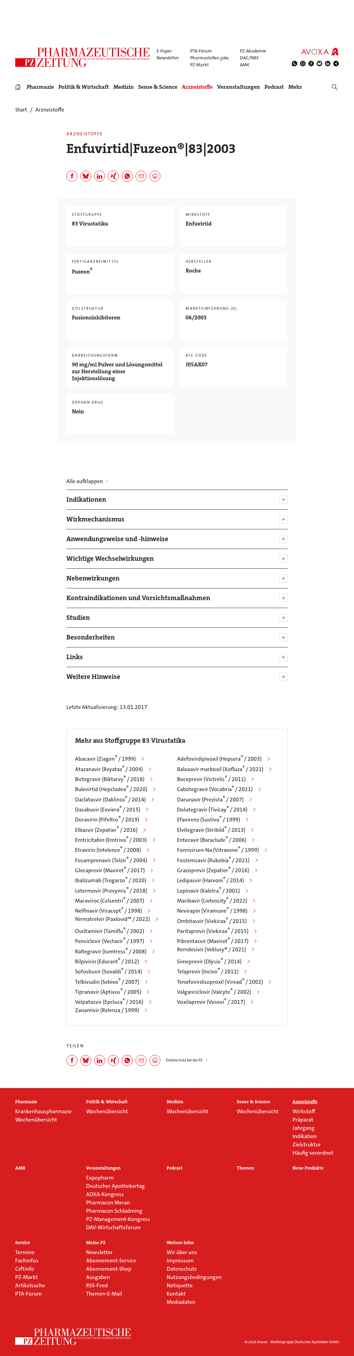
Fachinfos (26, 1260)
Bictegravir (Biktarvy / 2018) (110, 779)
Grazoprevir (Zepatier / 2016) (213, 870)
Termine (25, 1252)
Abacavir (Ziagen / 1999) (105, 758)
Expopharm (100, 1177)
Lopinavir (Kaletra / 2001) (208, 890)
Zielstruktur (306, 1144)
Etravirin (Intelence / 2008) (108, 850)
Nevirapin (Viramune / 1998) (212, 910)
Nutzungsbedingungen (194, 1277)
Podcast (274, 86)
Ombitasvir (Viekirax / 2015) (212, 921)
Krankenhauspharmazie (43, 1111)
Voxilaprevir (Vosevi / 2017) (211, 1002)
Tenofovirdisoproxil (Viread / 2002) (220, 981)
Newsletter (168, 58)
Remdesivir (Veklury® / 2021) (211, 949)
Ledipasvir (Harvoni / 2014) (210, 880)
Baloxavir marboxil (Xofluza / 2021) (220, 769)
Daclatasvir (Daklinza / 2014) (110, 799)
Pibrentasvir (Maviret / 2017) (213, 941)
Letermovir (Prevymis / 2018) (111, 890)
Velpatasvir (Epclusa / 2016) (109, 1002)
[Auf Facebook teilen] (71, 176)
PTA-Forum (201, 51)
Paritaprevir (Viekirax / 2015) (213, 931)
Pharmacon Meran (108, 1202)
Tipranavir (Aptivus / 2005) (108, 992)
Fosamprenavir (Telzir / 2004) (111, 860)
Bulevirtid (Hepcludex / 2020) (111, 789)
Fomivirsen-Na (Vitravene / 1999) (218, 850)
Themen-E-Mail (104, 1293)
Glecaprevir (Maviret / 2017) (110, 870)
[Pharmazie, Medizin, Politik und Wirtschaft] (82, 57)
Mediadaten (181, 1302)
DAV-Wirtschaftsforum (113, 1227)
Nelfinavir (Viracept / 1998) (108, 910)
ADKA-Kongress (105, 1194)
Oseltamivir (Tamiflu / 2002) (109, 931)
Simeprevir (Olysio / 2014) (209, 961)
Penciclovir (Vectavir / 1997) (109, 941)
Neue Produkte (308, 1168)
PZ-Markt (199, 65)
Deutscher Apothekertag (115, 1186)
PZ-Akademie (253, 51)
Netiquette (180, 1285)
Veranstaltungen (238, 87)
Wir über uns (182, 1252)
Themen (245, 1168)
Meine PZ (95, 1243)
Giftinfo (24, 1268)
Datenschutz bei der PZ (184, 1060)
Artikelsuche (30, 1285)
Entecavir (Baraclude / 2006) (211, 840)
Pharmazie (40, 87)
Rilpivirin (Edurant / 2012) (107, 961)
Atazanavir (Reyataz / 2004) (109, 769)
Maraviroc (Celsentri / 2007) (109, 900)
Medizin (123, 87)
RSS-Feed (97, 1285)
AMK (245, 65)
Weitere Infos (180, 1243)
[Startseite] (73, 1336)
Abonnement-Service (111, 1260)
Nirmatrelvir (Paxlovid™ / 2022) (112, 919)
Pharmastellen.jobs (209, 58)
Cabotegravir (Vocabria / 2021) (215, 789)
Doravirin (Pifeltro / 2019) (107, 819)
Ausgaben (98, 1277)
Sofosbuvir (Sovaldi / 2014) (108, 971)
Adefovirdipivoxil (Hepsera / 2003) (219, 758)
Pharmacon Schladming (114, 1210)
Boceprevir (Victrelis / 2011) (211, 779)
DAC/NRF (249, 58)
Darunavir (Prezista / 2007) (210, 799)
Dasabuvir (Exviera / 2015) (107, 809)
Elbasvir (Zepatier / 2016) (106, 830)
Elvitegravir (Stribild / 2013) (211, 830)
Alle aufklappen (84, 481)
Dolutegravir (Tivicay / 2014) (212, 809)
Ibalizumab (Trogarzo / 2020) (110, 880)
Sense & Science (157, 87)
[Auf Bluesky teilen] (85, 176)
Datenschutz (182, 1268)
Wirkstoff (303, 1111)
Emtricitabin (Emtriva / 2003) (111, 840)
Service (22, 1243)
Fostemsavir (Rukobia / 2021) (213, 860)
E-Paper (164, 51)
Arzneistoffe (197, 87)
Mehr (295, 87)
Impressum (180, 1260)
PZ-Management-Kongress (118, 1219)
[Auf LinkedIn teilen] (99, 176)
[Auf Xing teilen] (113, 176)
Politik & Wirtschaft (83, 87)
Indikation (304, 1136)
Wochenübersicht (36, 1119)
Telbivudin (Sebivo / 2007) (107, 981)
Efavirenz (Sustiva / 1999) (208, 819)
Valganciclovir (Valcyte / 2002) (214, 992)
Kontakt (176, 1293)
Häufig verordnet (312, 1152)
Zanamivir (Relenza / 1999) (107, 1010)
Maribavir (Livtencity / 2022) (212, 900)
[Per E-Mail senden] (141, 176)
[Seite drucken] (154, 176)
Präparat (302, 1119)
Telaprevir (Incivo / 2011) (208, 971)
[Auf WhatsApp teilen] (127, 176)
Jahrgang (303, 1128)
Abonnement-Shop (108, 1268)
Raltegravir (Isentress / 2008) (111, 951)
